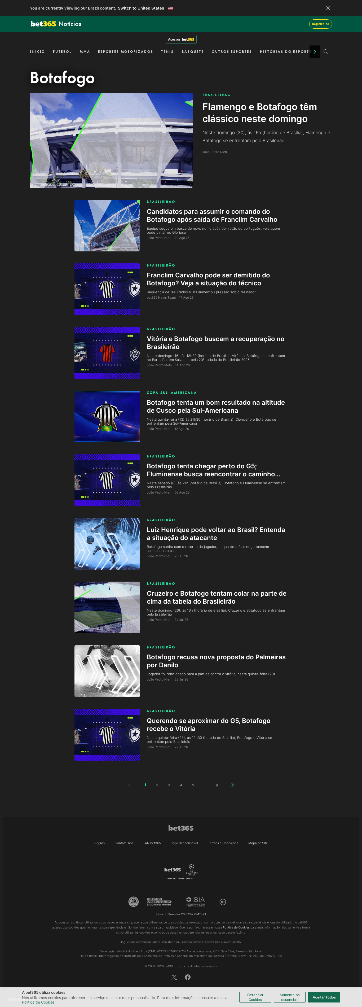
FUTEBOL (62, 51)
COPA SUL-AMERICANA (172, 393)
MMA (85, 51)
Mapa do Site (258, 843)
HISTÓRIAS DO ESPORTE (286, 51)
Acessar (174, 39)
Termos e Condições (223, 843)
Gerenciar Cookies (255, 997)
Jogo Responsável (184, 843)
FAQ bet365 (152, 843)
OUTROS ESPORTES (232, 51)
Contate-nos (124, 843)
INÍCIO (37, 51)
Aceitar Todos (324, 997)
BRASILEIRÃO (216, 95)
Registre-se (320, 24)
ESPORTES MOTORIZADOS (125, 51)
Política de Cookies (38, 1002)
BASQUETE (193, 51)
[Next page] (233, 785)
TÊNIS (167, 51)
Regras (99, 843)
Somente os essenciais (290, 997)
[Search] (326, 52)
